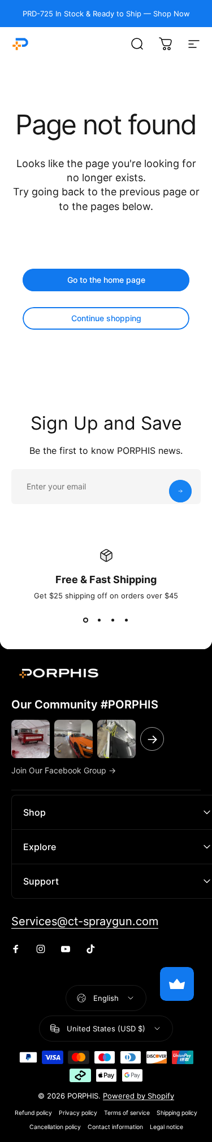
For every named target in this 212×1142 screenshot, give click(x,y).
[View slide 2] (99, 620)
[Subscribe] (180, 491)
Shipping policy (177, 1113)
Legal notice (166, 1127)
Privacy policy (78, 1113)
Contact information (115, 1127)
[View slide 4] (126, 620)
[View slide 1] (86, 620)
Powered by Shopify (138, 1095)
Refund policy (33, 1113)
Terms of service (127, 1113)
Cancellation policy (55, 1127)
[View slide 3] (113, 620)
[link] (84, 922)
